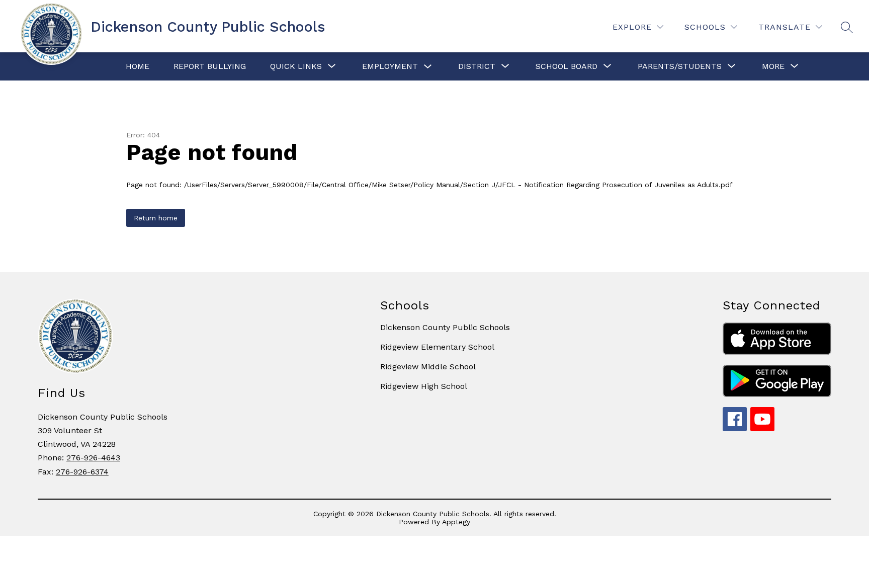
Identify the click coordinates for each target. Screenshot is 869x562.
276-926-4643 (93, 457)
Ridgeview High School (423, 386)
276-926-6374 (82, 471)
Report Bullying (209, 66)
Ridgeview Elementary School (437, 347)
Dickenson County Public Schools (445, 327)
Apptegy (456, 522)
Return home (156, 218)
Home (137, 66)
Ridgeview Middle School (428, 366)
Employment (390, 66)
